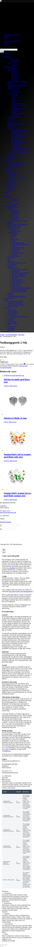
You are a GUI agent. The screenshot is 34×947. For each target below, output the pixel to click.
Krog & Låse (15, 78)
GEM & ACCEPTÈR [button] (8, 941)
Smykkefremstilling (9, 66)
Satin (12, 98)
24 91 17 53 (6, 511)
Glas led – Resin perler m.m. (16, 165)
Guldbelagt (14, 65)
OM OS (6, 38)
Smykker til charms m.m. (15, 164)
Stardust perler (15, 132)
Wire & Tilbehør (12, 68)
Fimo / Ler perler (16, 147)
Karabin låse (15, 73)
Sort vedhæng (12, 187)
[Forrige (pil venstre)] (1, 946)
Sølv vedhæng (12, 170)
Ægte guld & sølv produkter (19, 130)
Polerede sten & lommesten (19, 177)
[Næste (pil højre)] (2, 946)
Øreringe (10, 58)
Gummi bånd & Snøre (18, 108)
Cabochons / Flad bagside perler (21, 149)
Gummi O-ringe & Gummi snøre (17, 81)
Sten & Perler (12, 175)
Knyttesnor (14, 100)
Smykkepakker (12, 125)
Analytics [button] (5, 912)
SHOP (6, 36)
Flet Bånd (14, 107)
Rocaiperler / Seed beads (18, 150)
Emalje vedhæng (13, 184)
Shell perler (14, 139)
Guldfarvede (15, 60)
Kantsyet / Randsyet (17, 113)
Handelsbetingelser (5, 522)
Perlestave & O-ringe (14, 88)
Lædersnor (14, 95)
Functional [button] (5, 891)
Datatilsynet (6, 751)
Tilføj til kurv (4, 362)
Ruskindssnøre (15, 110)
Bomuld (13, 97)
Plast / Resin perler (16, 140)
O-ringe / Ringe (16, 92)
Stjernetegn (11, 127)
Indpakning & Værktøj (14, 87)
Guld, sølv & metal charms (16, 162)
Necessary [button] (5, 777)
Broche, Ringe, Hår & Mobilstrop (18, 85)
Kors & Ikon (11, 179)
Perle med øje (12, 118)
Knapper (6, 192)
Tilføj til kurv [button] (13, 386)
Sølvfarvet (14, 61)
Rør (9, 120)
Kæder (13, 102)
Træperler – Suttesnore (18, 135)
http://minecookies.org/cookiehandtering (21, 591)
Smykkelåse (11, 70)
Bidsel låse (14, 76)
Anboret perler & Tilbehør (19, 152)
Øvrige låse (14, 80)
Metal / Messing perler (18, 142)
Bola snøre (14, 112)
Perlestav (14, 90)
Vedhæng (10, 155)
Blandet (10, 180)
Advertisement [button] (6, 922)
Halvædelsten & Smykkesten (20, 134)
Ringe (9, 63)
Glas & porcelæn (9, 159)
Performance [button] (5, 901)
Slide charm (11, 122)
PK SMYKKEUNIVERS (11, 35)
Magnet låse (15, 71)
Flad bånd (14, 115)
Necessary (7, 779)
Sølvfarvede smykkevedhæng (16, 157)
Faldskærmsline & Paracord (19, 105)
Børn (9, 186)
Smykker (6, 56)
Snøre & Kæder (12, 93)
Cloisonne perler (16, 144)
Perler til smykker (13, 128)
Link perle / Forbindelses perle (17, 123)
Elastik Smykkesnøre (17, 103)
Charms (6, 160)
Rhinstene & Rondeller (18, 137)
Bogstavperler (15, 145)
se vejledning (11, 568)
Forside (2, 334)
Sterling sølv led (12, 167)
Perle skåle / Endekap (14, 117)
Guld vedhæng (12, 182)
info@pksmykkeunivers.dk (8, 512)
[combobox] (8, 50)
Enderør (10, 154)
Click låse (14, 75)
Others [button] (4, 932)
